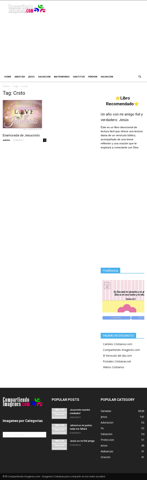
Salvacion (44, 76)
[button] (139, 77)
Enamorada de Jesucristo (21, 135)
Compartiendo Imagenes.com (121, 350)
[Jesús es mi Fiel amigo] (59, 444)
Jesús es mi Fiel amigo (82, 441)
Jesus (31, 76)
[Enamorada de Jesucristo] (24, 115)
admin (6, 140)
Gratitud (79, 76)
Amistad (20, 76)
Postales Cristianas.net (117, 361)
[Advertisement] (73, 43)
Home (7, 76)
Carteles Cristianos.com (117, 344)
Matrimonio (61, 76)
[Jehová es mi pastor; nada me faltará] (59, 429)
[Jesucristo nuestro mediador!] (59, 413)
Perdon (92, 76)
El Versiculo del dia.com (117, 355)
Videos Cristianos (113, 367)
